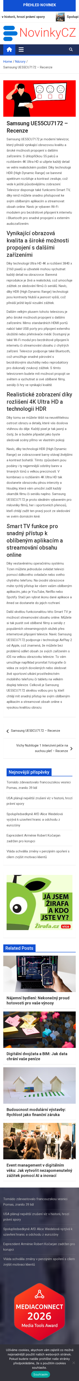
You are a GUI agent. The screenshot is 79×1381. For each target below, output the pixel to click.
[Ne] (73, 1362)
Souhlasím (40, 1374)
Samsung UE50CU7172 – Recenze (35, 731)
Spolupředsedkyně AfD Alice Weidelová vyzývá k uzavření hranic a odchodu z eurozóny (35, 819)
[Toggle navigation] (21, 49)
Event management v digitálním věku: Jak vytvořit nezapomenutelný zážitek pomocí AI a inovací (39, 1170)
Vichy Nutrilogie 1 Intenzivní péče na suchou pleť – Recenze (42, 748)
